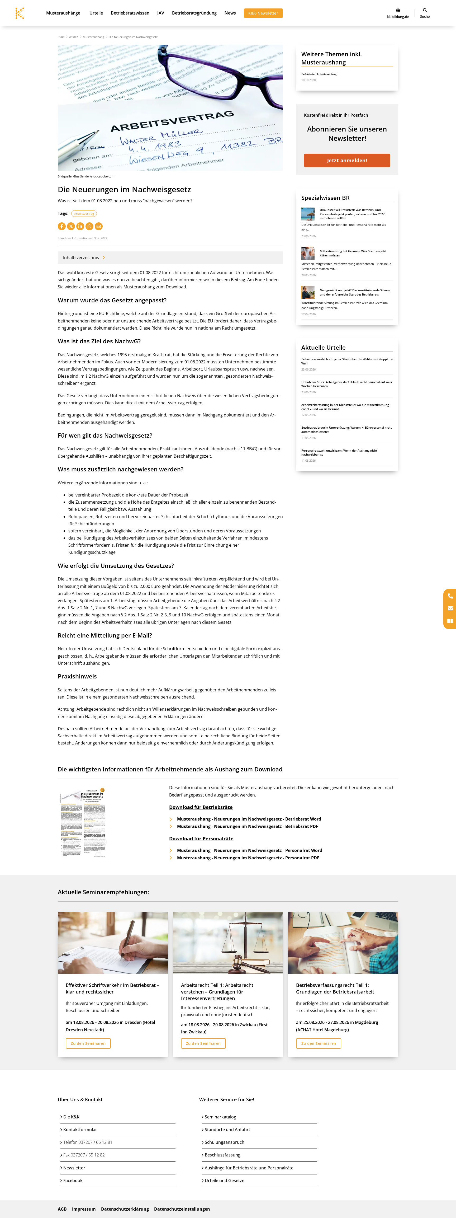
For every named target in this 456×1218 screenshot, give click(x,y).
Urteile (96, 13)
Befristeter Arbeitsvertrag (318, 74)
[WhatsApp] (89, 226)
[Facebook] (62, 226)
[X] (71, 226)
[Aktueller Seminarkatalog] (450, 621)
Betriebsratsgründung (194, 13)
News (230, 13)
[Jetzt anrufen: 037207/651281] (450, 596)
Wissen (73, 37)
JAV (160, 13)
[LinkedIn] (80, 226)
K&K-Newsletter (263, 13)
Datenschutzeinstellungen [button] (182, 1209)
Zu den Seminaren (88, 1043)
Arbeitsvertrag (84, 214)
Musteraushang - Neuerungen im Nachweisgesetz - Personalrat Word (249, 851)
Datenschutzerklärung (125, 1209)
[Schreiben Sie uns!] (450, 608)
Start (61, 37)
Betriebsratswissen (130, 13)
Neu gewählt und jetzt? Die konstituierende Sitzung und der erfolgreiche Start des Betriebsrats (355, 292)
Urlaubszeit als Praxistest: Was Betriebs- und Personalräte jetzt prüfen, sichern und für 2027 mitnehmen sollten (352, 214)
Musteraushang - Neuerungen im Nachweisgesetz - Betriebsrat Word (249, 819)
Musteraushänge (63, 13)
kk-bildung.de (398, 16)
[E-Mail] (99, 226)
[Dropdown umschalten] (425, 10)
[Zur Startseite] (398, 10)
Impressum (84, 1209)
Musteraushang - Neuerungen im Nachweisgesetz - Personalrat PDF (248, 858)
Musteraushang (93, 37)
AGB (62, 1209)
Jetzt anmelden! (347, 160)
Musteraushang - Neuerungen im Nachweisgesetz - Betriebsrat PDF (247, 826)
